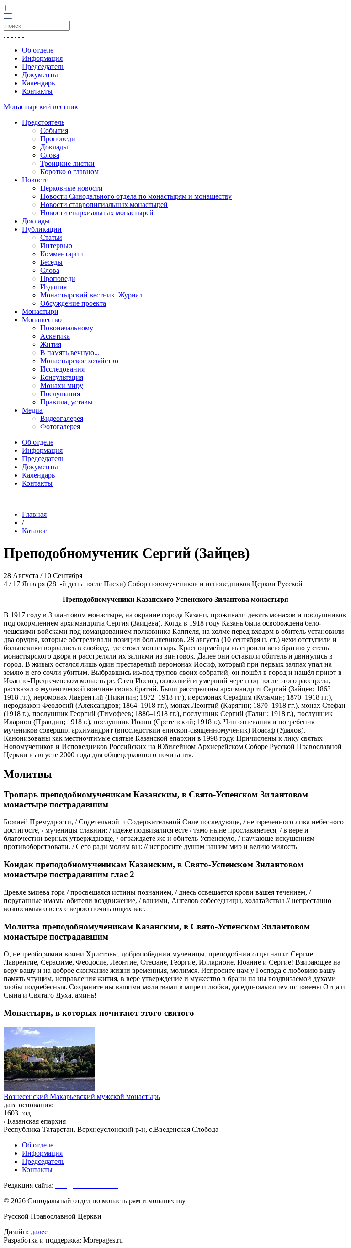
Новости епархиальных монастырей (97, 213)
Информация (42, 58)
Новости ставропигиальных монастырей (104, 204)
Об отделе (37, 50)
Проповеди (57, 139)
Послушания (60, 394)
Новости (35, 180)
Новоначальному (66, 328)
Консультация (61, 377)
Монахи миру (61, 385)
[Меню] (8, 17)
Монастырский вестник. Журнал (91, 295)
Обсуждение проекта (73, 303)
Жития (50, 344)
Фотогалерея (60, 426)
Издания (53, 287)
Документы (40, 75)
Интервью (56, 246)
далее (39, 1232)
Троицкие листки (67, 163)
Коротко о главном (69, 171)
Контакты (37, 91)
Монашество (42, 320)
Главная (34, 514)
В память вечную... (70, 352)
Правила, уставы (66, 402)
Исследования (62, 369)
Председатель (43, 66)
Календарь (38, 83)
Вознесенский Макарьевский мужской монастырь (82, 1096)
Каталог (34, 531)
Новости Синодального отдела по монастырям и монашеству (136, 196)
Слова (49, 155)
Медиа (32, 410)
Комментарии (61, 254)
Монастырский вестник (41, 107)
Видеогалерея (61, 418)
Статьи (51, 237)
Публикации (42, 229)
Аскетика (55, 336)
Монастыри (40, 311)
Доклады (54, 147)
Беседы (51, 262)
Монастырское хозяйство (79, 361)
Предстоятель (43, 122)
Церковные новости (71, 188)
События (54, 130)
